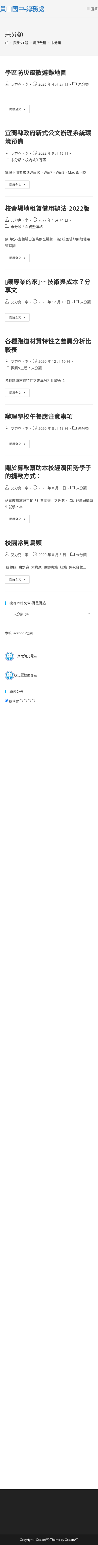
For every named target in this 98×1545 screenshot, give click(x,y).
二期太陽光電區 (25, 656)
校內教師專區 (35, 159)
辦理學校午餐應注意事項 (39, 416)
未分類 (56, 42)
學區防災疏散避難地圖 (36, 72)
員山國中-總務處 (22, 9)
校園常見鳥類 (23, 542)
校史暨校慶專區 (25, 675)
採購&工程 (19, 367)
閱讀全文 (17, 110)
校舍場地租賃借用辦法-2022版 (47, 208)
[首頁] (6, 42)
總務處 (14, 701)
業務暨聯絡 (34, 226)
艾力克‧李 (19, 84)
